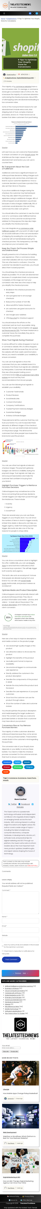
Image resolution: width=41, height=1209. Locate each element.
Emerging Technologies (13, 997)
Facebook (7, 762)
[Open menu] (4, 13)
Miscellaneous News (12, 1007)
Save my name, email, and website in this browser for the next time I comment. (21, 946)
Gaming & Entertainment (13, 1000)
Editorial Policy (32, 866)
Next (24, 973)
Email (4, 926)
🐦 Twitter (12, 804)
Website (5, 935)
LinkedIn (27, 762)
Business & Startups (12, 988)
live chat (13, 318)
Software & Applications (13, 1011)
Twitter (17, 762)
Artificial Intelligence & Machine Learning (19, 986)
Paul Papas (11, 1143)
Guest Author (11, 75)
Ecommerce (22, 778)
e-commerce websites (22, 86)
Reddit (6, 772)
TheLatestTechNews (27, 1203)
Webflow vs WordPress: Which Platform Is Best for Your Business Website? (19, 1137)
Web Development (10, 1132)
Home (3, 19)
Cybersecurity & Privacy (13, 993)
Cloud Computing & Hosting (15, 991)
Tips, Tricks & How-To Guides (15, 1013)
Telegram (29, 767)
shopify (5, 780)
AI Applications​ (11, 19)
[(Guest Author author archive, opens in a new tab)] (20, 795)
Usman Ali (11, 1098)
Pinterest (7, 767)
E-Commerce (12, 778)
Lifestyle (7, 1004)
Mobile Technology (11, 1009)
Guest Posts (31, 778)
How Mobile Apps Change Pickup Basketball (20, 1093)
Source (4, 147)
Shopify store (30, 154)
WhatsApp (18, 767)
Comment (6, 890)
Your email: (6, 1046)
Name (4, 917)
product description (9, 605)
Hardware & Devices (12, 1002)
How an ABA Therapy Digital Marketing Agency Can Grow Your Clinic (18, 1182)
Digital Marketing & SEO (25, 78)
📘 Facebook (24, 804)
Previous (18, 973)
